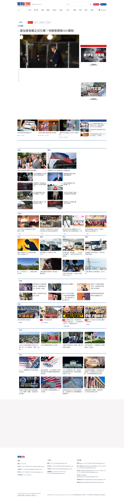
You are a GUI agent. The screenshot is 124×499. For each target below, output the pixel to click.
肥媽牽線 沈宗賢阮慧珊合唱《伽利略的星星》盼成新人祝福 (39, 286)
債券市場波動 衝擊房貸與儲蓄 (27, 170)
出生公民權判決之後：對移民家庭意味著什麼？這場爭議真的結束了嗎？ (72, 371)
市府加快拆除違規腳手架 (24, 133)
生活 (18, 237)
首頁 (29, 10)
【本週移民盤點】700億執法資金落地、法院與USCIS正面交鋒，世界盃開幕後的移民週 (94, 371)
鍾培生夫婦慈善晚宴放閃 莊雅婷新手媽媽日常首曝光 (97, 286)
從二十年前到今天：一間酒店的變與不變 (27, 272)
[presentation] (49, 51)
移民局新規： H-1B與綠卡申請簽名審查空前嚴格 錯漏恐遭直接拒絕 (50, 371)
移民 (86, 10)
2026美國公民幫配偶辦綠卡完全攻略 (50, 391)
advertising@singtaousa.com (65, 466)
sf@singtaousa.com (62, 463)
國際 (48, 10)
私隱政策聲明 (21, 495)
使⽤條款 (28, 495)
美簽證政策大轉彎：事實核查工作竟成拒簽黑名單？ (93, 391)
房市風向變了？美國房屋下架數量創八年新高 (95, 346)
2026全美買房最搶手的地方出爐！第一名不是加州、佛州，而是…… (29, 347)
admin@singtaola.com (99, 463)
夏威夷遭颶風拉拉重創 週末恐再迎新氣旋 (39, 174)
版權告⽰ (34, 495)
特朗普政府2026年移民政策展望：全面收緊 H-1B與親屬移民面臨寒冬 (72, 391)
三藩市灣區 (41, 135)
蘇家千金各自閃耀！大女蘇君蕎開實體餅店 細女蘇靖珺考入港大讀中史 (68, 296)
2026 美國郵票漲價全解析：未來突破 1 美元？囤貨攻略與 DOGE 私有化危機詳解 (97, 125)
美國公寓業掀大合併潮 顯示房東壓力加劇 (73, 346)
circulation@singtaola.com (91, 472)
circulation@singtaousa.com (57, 473)
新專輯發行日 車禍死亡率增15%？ (48, 253)
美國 (42, 10)
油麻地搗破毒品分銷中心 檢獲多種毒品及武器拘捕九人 (94, 230)
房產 (80, 10)
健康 (41, 237)
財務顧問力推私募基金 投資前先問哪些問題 (95, 253)
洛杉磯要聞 (66, 137)
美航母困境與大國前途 (23, 320)
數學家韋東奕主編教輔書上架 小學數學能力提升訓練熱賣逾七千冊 (72, 230)
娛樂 (74, 10)
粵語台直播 (96, 4)
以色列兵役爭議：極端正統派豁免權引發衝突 (69, 193)
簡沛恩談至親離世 (67, 284)
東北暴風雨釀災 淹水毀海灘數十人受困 (39, 193)
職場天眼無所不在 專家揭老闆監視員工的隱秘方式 (26, 253)
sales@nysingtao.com (38, 466)
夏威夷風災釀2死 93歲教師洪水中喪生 (39, 202)
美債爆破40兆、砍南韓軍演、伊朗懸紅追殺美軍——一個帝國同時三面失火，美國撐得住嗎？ (72, 321)
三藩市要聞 (46, 135)
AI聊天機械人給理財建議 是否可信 (95, 272)
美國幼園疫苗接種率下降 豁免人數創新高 (49, 272)
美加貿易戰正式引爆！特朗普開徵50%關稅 (47, 30)
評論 (18, 304)
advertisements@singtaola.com (87, 467)
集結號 (46, 322)
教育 (64, 237)
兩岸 (20, 233)
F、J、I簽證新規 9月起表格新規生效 (28, 371)
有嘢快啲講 (66, 326)
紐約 (19, 135)
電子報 (36, 10)
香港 (87, 233)
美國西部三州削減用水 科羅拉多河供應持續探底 (39, 184)
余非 (42, 322)
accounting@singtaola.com (91, 476)
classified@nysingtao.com (35, 469)
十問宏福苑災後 (46, 320)
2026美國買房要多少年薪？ (49, 345)
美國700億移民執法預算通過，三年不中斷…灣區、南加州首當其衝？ (29, 391)
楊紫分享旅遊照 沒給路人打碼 (39, 294)
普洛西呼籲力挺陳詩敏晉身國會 (47, 133)
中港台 (54, 10)
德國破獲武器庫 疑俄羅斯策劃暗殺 (69, 174)
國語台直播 (103, 4)
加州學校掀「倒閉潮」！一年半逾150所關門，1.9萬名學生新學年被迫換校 (72, 254)
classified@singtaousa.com (65, 469)
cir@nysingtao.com (38, 472)
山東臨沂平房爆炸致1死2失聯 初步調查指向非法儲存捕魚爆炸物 (49, 230)
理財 (86, 237)
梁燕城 (87, 324)
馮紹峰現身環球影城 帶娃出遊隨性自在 (97, 294)
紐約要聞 (22, 135)
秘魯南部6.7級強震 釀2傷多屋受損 (69, 202)
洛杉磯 (61, 137)
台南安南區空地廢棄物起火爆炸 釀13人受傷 (26, 230)
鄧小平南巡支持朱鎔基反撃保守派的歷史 (95, 321)
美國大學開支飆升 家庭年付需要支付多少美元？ (72, 274)
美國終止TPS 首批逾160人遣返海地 (59, 170)
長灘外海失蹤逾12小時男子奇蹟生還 (69, 133)
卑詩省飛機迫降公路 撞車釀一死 (69, 183)
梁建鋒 (20, 322)
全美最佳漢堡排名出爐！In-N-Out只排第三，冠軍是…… (97, 134)
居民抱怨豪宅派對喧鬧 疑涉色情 (97, 130)
